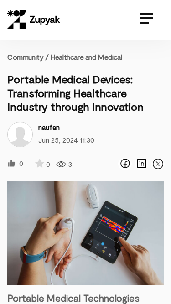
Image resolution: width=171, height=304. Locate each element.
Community (28, 56)
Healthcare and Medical (86, 56)
